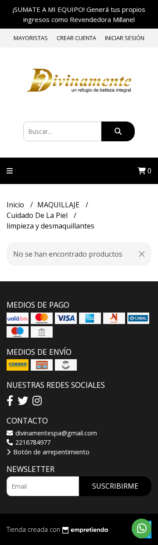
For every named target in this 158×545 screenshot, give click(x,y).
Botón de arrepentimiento (50, 452)
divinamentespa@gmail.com (55, 433)
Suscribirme (115, 486)
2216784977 (32, 442)
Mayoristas (31, 38)
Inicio (16, 205)
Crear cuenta (76, 38)
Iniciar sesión (124, 38)
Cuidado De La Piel (38, 215)
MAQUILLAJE (59, 205)
